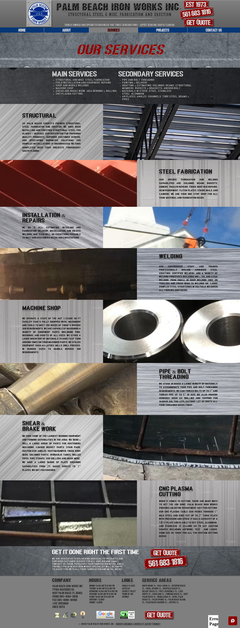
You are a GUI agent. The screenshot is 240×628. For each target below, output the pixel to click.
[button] (196, 4)
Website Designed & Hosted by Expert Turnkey (138, 624)
